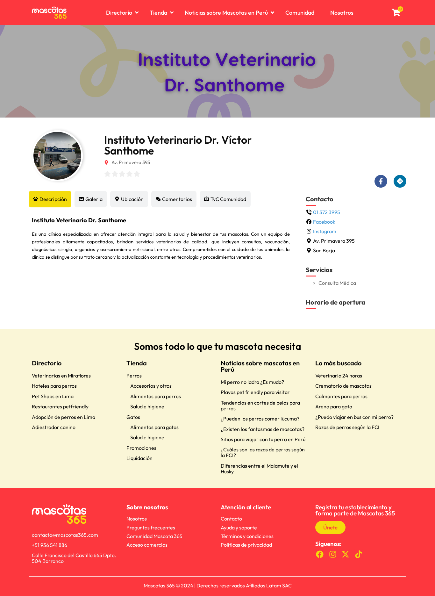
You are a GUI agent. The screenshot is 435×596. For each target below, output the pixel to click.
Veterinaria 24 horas (338, 375)
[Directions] (400, 181)
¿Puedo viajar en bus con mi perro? (354, 417)
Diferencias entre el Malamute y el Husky (259, 469)
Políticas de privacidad (246, 545)
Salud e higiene (147, 406)
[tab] (50, 199)
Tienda (136, 363)
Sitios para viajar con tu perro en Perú (263, 439)
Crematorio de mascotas (343, 386)
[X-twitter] (345, 554)
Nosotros (136, 518)
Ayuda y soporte (239, 527)
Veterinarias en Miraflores (61, 375)
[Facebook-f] (380, 181)
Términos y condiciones (247, 536)
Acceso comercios (147, 545)
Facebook (324, 222)
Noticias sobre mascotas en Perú (260, 366)
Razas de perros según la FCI (347, 427)
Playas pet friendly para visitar (255, 392)
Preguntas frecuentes (150, 527)
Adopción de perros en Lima (63, 417)
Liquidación (139, 458)
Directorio (46, 363)
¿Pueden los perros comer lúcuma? (260, 418)
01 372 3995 (326, 212)
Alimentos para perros (155, 396)
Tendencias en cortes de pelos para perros (260, 405)
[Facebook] (319, 554)
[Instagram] (332, 554)
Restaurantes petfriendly (60, 406)
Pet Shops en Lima (53, 396)
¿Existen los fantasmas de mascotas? (262, 429)
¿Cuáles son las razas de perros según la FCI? (263, 452)
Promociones (141, 448)
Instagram (324, 231)
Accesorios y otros (151, 386)
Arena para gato (333, 406)
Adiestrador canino (53, 427)
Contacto (231, 518)
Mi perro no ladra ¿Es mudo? (252, 382)
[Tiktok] (358, 554)
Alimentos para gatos (154, 427)
